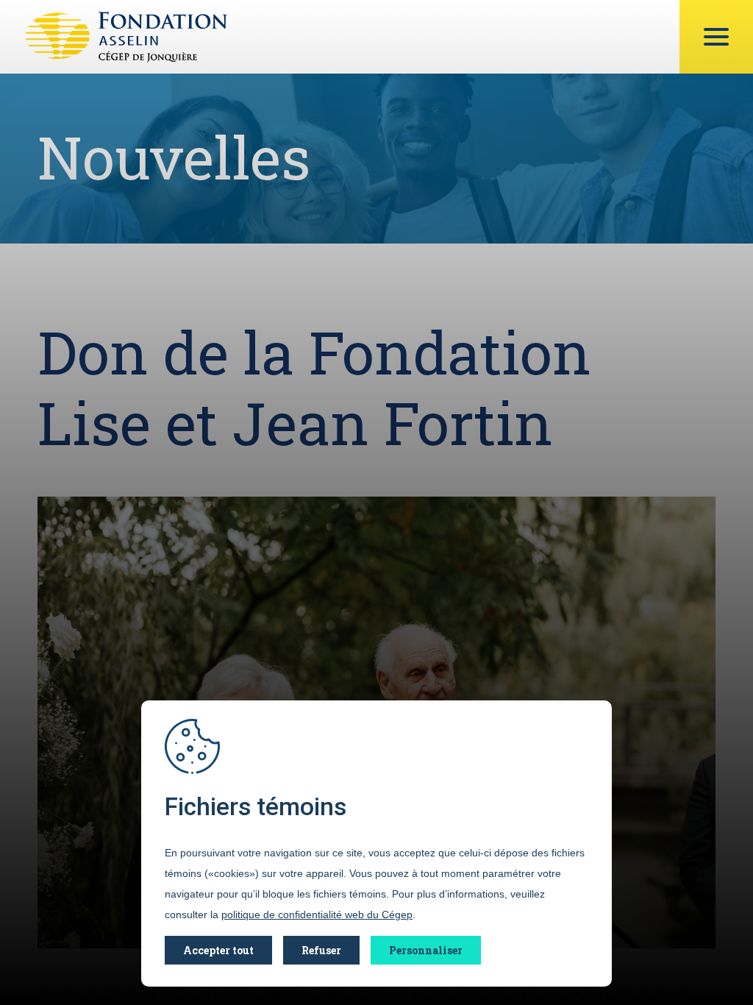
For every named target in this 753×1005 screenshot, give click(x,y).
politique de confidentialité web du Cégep (317, 914)
